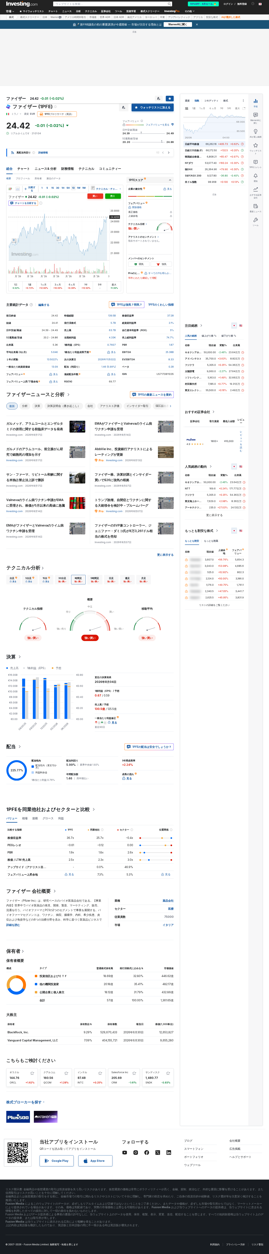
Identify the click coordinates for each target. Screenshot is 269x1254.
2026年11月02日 (107, 359)
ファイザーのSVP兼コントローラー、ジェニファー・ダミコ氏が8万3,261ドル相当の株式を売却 (124, 530)
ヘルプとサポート (240, 1156)
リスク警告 (257, 1244)
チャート (23, 169)
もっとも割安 (192, 540)
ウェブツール (192, 1165)
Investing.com (14, 460)
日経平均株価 (192, 144)
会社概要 (234, 1140)
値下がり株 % (228, 335)
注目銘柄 (191, 326)
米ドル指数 (191, 181)
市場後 (92, 17)
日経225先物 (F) (194, 150)
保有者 (13, 951)
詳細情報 (43, 152)
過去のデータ (53, 178)
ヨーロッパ (151, 17)
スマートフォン (193, 1148)
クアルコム (49, 1072)
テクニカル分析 (23, 568)
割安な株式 (212, 17)
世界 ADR (105, 17)
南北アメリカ (134, 17)
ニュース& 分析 (46, 169)
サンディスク (153, 1072)
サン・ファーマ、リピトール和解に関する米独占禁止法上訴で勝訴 (34, 477)
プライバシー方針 (235, 1244)
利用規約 (215, 1244)
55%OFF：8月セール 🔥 (203, 4)
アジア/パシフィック (179, 17)
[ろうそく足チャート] (10, 189)
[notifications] (253, 4)
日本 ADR (119, 17)
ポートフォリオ (193, 1156)
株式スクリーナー (150, 11)
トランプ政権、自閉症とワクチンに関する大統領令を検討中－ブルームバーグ (123, 502)
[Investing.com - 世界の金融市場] (21, 4)
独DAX (189, 169)
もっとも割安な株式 (199, 531)
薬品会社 (168, 900)
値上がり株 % (209, 335)
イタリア (168, 924)
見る (71, 874)
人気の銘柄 (191, 335)
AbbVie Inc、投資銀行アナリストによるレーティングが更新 (123, 451)
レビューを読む (241, 441)
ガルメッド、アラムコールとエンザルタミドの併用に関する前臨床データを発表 (34, 426)
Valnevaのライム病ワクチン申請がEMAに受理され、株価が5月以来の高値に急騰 (35, 502)
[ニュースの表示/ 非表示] (93, 188)
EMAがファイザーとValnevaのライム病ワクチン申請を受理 (123, 426)
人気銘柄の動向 (196, 466)
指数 (197, 100)
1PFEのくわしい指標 (161, 304)
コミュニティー (110, 169)
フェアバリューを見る (157, 124)
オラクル (14, 1072)
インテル (82, 1072)
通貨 (187, 100)
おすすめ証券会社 (197, 412)
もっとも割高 (211, 540)
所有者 (38, 178)
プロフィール (23, 178)
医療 (171, 908)
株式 (11, 17)
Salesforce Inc (119, 1072)
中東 (162, 17)
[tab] (13, 579)
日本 (45, 17)
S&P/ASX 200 (193, 175)
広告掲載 (234, 1148)
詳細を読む (13, 924)
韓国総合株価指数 (194, 156)
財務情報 (67, 169)
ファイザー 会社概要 (28, 891)
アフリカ (198, 17)
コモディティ (211, 100)
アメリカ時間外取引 (75, 17)
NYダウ (189, 162)
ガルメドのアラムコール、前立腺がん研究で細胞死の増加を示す (34, 451)
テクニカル (86, 169)
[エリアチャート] (18, 189)
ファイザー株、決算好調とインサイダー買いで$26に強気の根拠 (123, 477)
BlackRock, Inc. (18, 1032)
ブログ (188, 1140)
